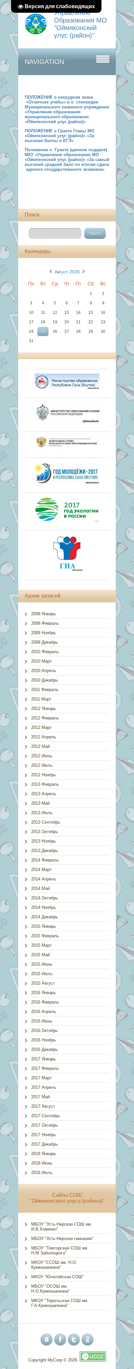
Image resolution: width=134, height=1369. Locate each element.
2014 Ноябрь (43, 907)
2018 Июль (42, 1172)
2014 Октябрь (44, 897)
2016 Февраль (45, 1002)
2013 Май (40, 803)
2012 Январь (43, 708)
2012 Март (41, 727)
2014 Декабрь (44, 916)
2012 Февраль (45, 718)
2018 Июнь (41, 1163)
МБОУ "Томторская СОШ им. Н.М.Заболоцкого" (59, 1250)
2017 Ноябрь (43, 1134)
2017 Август (43, 1106)
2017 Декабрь (44, 1144)
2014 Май (40, 888)
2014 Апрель (43, 879)
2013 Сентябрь (45, 822)
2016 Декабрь (44, 1049)
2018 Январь (43, 1153)
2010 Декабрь (44, 680)
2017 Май (40, 1096)
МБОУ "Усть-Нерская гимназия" (62, 1238)
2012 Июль (42, 765)
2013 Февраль (45, 784)
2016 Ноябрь (43, 1040)
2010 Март (41, 661)
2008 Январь (43, 613)
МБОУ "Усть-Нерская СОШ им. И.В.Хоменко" (61, 1227)
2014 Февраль (45, 860)
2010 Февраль (45, 651)
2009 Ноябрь (43, 632)
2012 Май (40, 746)
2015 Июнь (41, 964)
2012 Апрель (43, 736)
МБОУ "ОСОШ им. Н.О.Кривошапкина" (50, 1289)
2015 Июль (42, 973)
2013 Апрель (43, 793)
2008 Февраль (45, 623)
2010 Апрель (43, 670)
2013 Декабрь (44, 850)
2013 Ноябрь (43, 841)
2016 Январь (43, 992)
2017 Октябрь (44, 1125)
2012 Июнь (41, 755)
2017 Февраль (45, 1068)
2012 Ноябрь (43, 774)
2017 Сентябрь (45, 1115)
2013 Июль (42, 812)
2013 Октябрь (44, 831)
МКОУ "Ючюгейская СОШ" (57, 1276)
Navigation (44, 61)
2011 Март (41, 699)
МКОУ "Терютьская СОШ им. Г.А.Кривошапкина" (59, 1303)
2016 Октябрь (44, 1030)
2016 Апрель (43, 1011)
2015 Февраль (45, 935)
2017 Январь (43, 1058)
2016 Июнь (41, 1021)
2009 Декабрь (44, 642)
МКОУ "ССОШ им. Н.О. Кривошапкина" (54, 1265)
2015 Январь (43, 926)
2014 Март (41, 869)
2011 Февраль (45, 689)
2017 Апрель (43, 1087)
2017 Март (41, 1077)
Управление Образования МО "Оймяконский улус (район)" (80, 24)
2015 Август (43, 983)
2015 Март (41, 945)
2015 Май (40, 954)
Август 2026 (67, 272)
